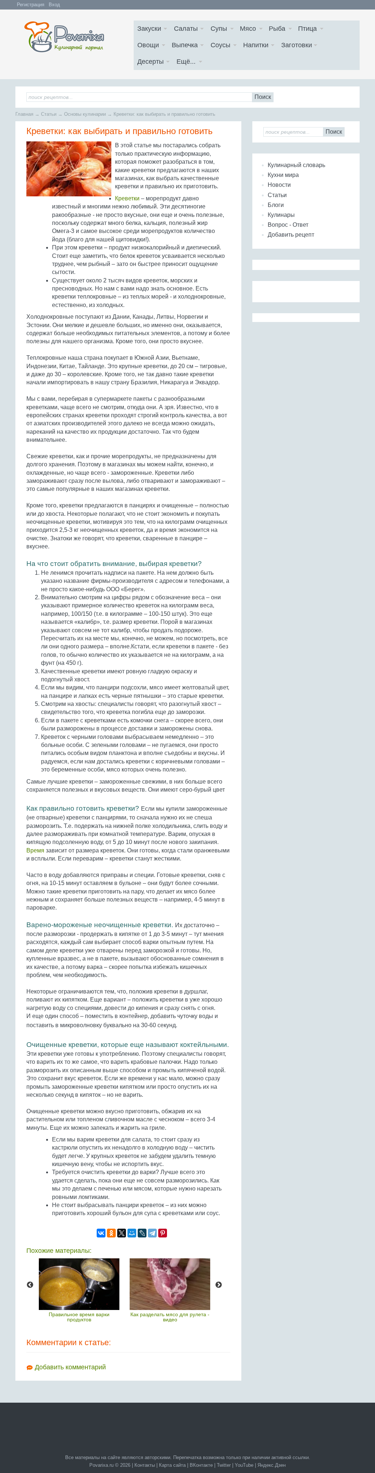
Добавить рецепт (291, 235)
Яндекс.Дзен (271, 1465)
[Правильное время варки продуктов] (79, 1284)
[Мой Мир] (131, 1233)
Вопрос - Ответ (288, 225)
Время (35, 850)
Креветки (127, 198)
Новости (279, 185)
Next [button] (218, 1285)
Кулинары (281, 215)
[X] (121, 1233)
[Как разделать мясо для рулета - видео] (170, 1284)
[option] (79, 1290)
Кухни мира (283, 175)
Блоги (276, 205)
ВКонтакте (201, 1465)
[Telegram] (152, 1233)
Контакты (144, 1465)
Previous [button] (30, 1285)
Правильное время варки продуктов (79, 1316)
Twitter (224, 1465)
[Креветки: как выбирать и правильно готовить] (68, 168)
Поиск (263, 97)
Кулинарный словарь (296, 165)
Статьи (277, 195)
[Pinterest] (162, 1233)
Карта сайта (172, 1465)
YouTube (244, 1465)
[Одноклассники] (111, 1233)
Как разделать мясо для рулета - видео (169, 1316)
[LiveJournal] (142, 1233)
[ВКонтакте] (101, 1233)
